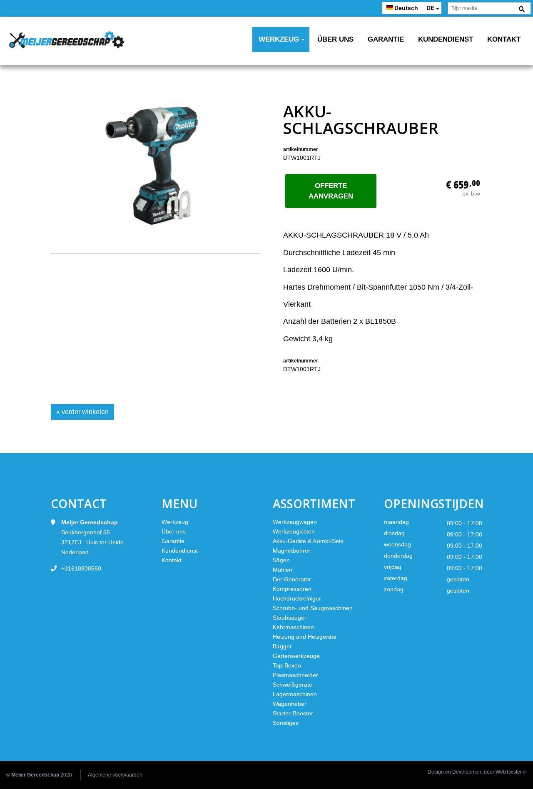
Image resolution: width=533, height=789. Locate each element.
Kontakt (504, 39)
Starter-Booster (293, 713)
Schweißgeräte (292, 684)
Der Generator (292, 579)
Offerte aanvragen (331, 191)
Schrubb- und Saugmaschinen (313, 608)
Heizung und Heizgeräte (304, 636)
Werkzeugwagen (295, 522)
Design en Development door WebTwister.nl (477, 772)
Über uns (335, 39)
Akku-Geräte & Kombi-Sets (308, 541)
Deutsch (406, 8)
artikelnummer (300, 149)
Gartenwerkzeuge (296, 656)
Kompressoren (292, 589)
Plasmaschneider (295, 675)
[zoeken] (522, 9)
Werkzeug (279, 39)
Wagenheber (289, 703)
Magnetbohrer (291, 550)
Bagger (282, 646)
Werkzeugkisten (294, 531)
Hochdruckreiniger (297, 598)
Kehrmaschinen (293, 627)
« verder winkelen (82, 411)
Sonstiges (286, 723)
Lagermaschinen (295, 694)
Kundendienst (445, 39)
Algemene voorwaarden (115, 775)
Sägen (281, 560)
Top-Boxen (287, 665)
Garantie (386, 39)
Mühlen (282, 569)
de (430, 8)
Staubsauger (289, 617)
